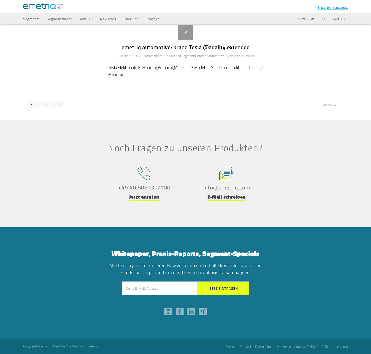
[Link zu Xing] (203, 311)
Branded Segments (182, 56)
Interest (202, 56)
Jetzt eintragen (223, 288)
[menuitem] (31, 18)
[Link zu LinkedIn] (191, 311)
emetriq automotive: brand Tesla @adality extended (186, 47)
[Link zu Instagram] (168, 311)
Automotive (216, 56)
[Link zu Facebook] (180, 311)
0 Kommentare (152, 56)
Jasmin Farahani (244, 56)
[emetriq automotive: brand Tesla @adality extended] (185, 32)
